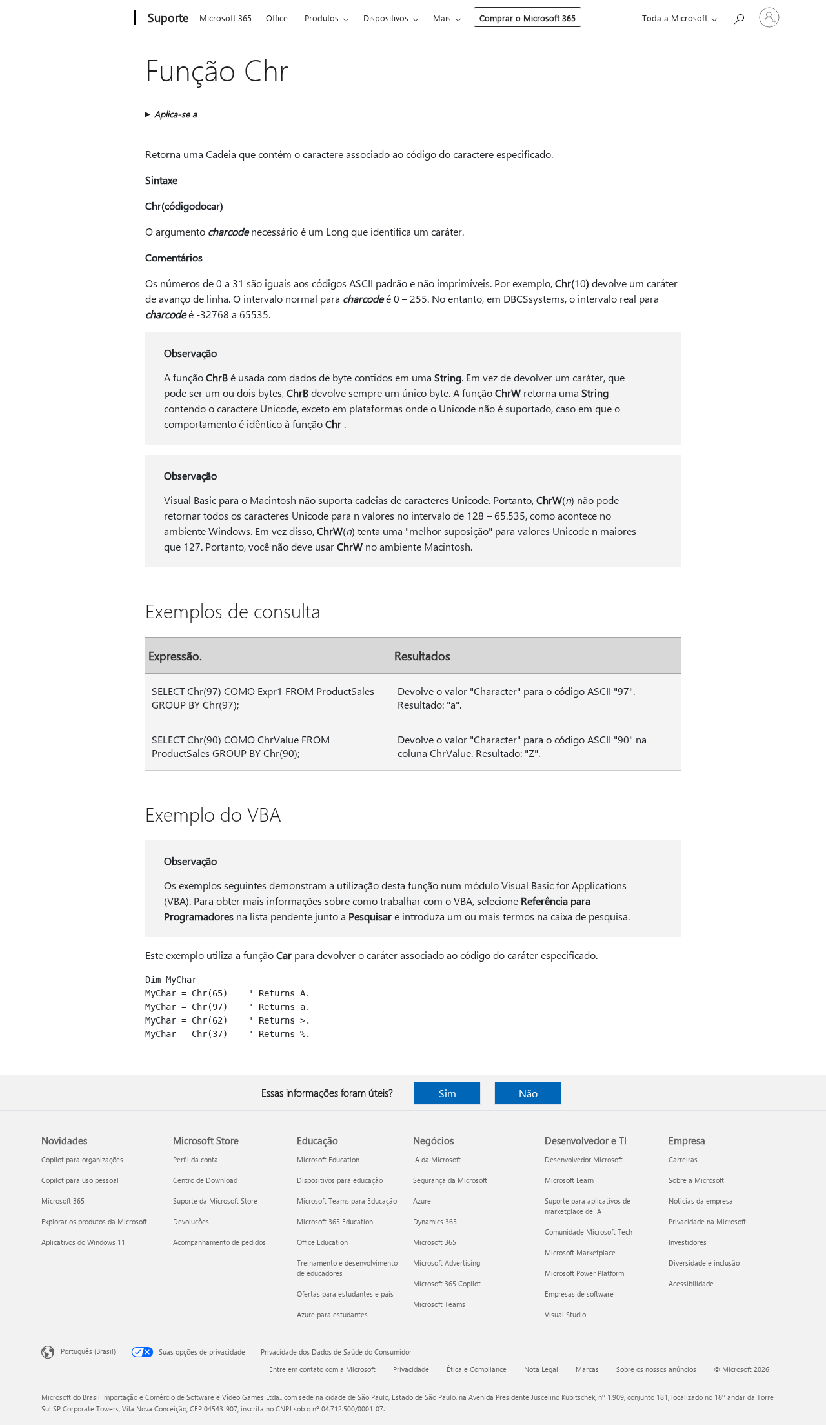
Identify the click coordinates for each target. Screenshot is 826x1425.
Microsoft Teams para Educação (347, 1201)
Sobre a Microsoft (696, 1180)
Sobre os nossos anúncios (656, 1369)
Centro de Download (205, 1180)
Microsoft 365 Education (335, 1221)
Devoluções (191, 1221)
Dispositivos (385, 17)
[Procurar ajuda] (738, 16)
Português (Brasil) (88, 1351)
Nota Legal (541, 1369)
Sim (447, 1093)
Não (528, 1093)
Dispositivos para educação (340, 1180)
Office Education (322, 1242)
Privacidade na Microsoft (707, 1221)
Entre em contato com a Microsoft (322, 1369)
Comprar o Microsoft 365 (527, 17)
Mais (442, 17)
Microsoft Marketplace (580, 1252)
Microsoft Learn (569, 1180)
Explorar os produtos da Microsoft (94, 1221)
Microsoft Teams (439, 1304)
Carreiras (683, 1159)
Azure (422, 1201)
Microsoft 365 (225, 17)
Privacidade (411, 1369)
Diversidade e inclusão (704, 1263)
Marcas (587, 1369)
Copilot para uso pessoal (80, 1180)
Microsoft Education (328, 1159)
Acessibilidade (691, 1283)
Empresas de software (579, 1294)
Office (277, 17)
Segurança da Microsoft (450, 1180)
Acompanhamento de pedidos (219, 1242)
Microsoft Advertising (446, 1263)
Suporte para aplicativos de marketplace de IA (587, 1206)
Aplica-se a (175, 114)
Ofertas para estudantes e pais (345, 1294)
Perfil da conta (195, 1159)
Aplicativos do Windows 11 (83, 1242)
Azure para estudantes (332, 1314)
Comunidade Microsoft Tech (588, 1232)
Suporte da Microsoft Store (215, 1201)
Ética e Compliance (477, 1369)
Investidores (688, 1242)
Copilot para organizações (82, 1159)
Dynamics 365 (435, 1221)
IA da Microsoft (437, 1159)
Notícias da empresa (701, 1201)
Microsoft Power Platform (584, 1273)
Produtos (322, 17)
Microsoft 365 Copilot (447, 1283)
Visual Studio (565, 1314)
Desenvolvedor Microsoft (584, 1159)
